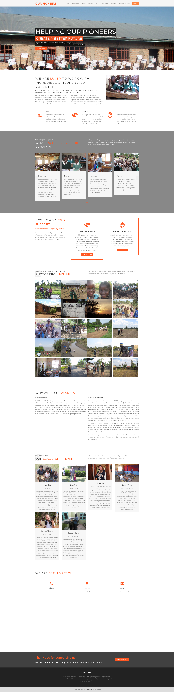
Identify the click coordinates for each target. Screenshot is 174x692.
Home (67, 3)
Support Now (41, 48)
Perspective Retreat (124, 3)
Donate (135, 3)
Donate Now (122, 250)
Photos (84, 3)
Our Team (105, 3)
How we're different (93, 3)
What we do (75, 3)
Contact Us (113, 3)
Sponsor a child (87, 254)
